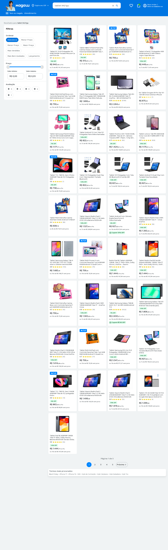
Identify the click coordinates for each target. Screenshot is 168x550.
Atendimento (30, 13)
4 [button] (106, 464)
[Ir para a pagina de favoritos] (131, 5)
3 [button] (100, 464)
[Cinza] (65, 48)
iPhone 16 (72, 474)
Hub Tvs (125, 474)
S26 (79, 474)
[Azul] (60, 48)
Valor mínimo (12, 71)
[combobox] (87, 5)
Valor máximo (31, 71)
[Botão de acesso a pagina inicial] (17, 5)
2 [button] (95, 464)
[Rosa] (151, 48)
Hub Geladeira (115, 474)
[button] (113, 5)
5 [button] (112, 464)
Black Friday (53, 474)
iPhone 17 (63, 474)
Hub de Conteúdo (89, 474)
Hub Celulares (102, 474)
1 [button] (89, 464)
